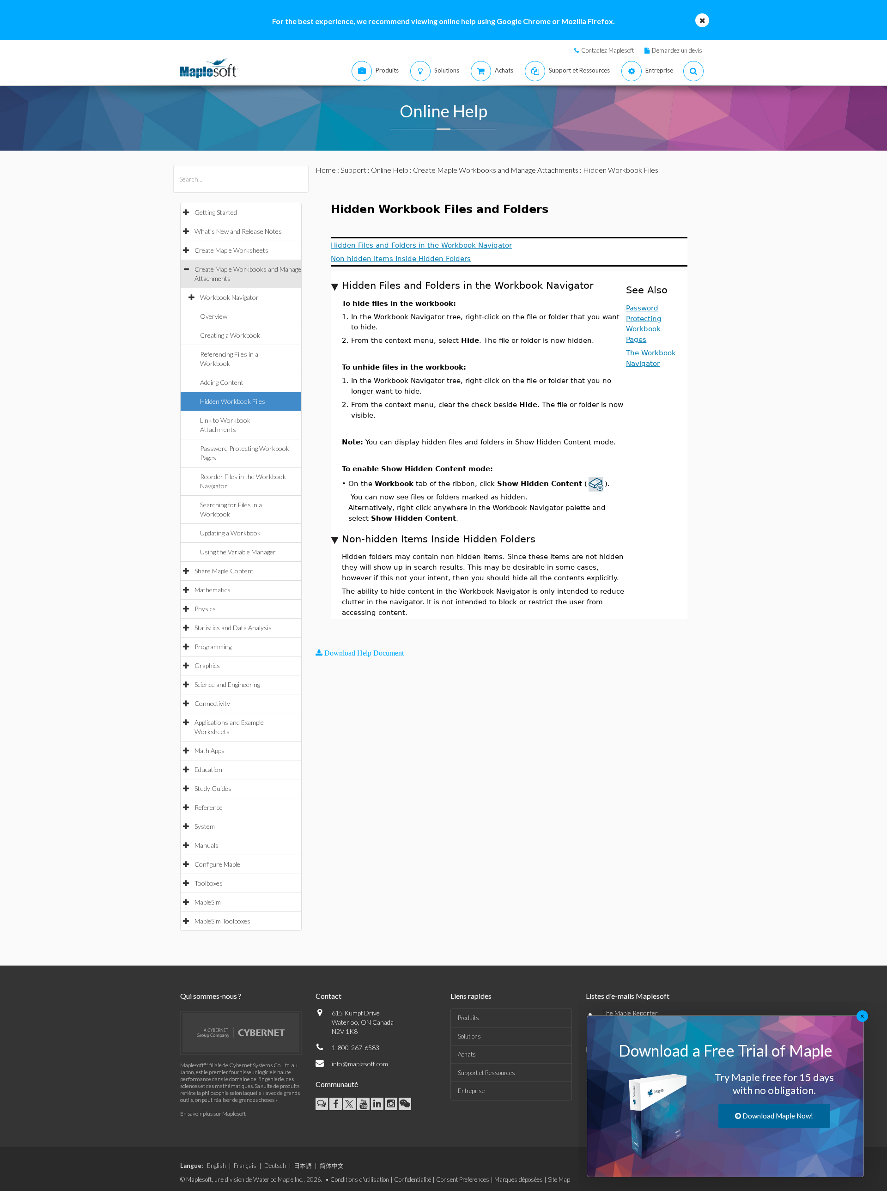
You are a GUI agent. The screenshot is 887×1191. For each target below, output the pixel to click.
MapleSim (207, 902)
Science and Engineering (227, 684)
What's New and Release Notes (238, 231)
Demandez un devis (677, 50)
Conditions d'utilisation (359, 1179)
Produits (468, 1017)
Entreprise (471, 1090)
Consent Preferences (462, 1179)
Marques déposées (518, 1179)
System (204, 826)
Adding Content (221, 382)
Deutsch (275, 1165)
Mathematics (212, 590)
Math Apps (209, 750)
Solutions (469, 1036)
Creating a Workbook (230, 335)
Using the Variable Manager (238, 552)
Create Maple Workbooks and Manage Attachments (495, 169)
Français (245, 1165)
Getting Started (215, 212)
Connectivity (212, 703)
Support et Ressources (486, 1072)
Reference (208, 807)
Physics (205, 609)
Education (208, 769)
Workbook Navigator (229, 297)
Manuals (206, 845)
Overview (213, 316)
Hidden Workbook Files (232, 401)
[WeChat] (405, 1104)
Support (353, 169)
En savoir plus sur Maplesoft (213, 1113)
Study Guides (212, 788)
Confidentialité (412, 1179)
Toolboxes (208, 883)
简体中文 (332, 1165)
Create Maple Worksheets (231, 250)
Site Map (559, 1179)
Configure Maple (217, 864)
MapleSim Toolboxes (222, 921)
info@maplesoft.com (360, 1064)
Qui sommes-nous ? (211, 995)
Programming (212, 646)
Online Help (389, 169)
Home (326, 169)
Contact (328, 995)
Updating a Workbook (230, 533)
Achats (467, 1054)
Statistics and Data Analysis (233, 628)
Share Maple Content (224, 571)
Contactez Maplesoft (607, 50)
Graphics (207, 665)
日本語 (303, 1165)
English (216, 1165)
